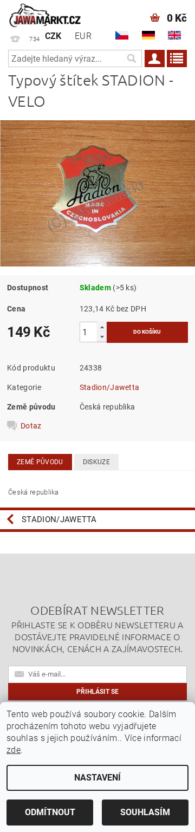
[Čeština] (121, 35)
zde (13, 750)
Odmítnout (50, 812)
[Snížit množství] (102, 337)
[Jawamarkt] (45, 14)
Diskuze (96, 462)
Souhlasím (145, 812)
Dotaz (31, 425)
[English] (174, 35)
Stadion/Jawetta (110, 387)
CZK (53, 36)
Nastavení (97, 777)
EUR (83, 36)
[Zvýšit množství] (102, 327)
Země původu (40, 462)
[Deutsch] (148, 35)
